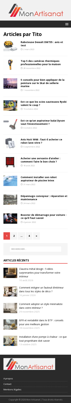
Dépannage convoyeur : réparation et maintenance (44, 197)
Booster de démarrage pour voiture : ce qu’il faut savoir (43, 216)
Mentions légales (12, 389)
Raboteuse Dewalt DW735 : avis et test (42, 43)
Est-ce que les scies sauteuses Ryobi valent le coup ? (44, 103)
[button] (66, 23)
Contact (7, 384)
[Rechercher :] (35, 249)
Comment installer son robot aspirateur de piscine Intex (39, 179)
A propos (8, 378)
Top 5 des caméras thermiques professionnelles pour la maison (41, 62)
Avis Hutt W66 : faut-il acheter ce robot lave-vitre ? (41, 141)
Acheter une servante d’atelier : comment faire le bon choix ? (40, 160)
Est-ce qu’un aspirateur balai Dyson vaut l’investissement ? (43, 122)
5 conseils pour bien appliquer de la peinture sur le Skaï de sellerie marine (42, 83)
